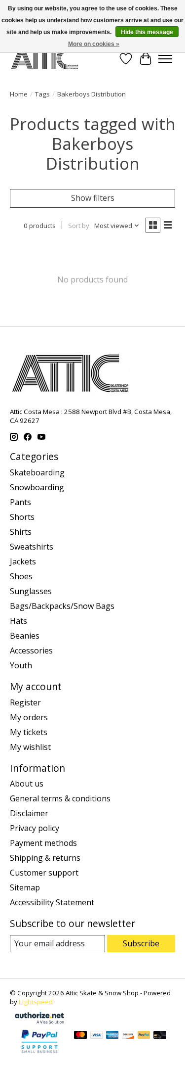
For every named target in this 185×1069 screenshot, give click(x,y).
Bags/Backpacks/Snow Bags (62, 606)
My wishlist (30, 747)
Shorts (22, 516)
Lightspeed (36, 1001)
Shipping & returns (45, 857)
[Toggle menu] (165, 59)
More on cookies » (93, 44)
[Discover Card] (128, 1036)
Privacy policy (34, 828)
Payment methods (43, 842)
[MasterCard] (80, 1036)
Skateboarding (37, 472)
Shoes (21, 576)
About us (26, 783)
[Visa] (96, 1036)
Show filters (92, 197)
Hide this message (147, 32)
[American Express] (112, 1036)
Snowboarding (37, 487)
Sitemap (25, 887)
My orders (29, 717)
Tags (42, 94)
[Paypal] (39, 1053)
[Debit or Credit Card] (159, 1036)
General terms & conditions (60, 798)
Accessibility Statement (52, 902)
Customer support (44, 872)
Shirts (21, 531)
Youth (21, 665)
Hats (18, 620)
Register (25, 702)
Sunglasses (31, 591)
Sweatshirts (31, 546)
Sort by (78, 225)
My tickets (28, 732)
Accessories (31, 650)
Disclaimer (29, 813)
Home (19, 94)
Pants (20, 502)
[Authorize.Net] (39, 1020)
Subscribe (141, 943)
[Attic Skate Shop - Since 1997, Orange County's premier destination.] (44, 58)
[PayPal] (144, 1036)
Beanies (24, 635)
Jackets (23, 561)
